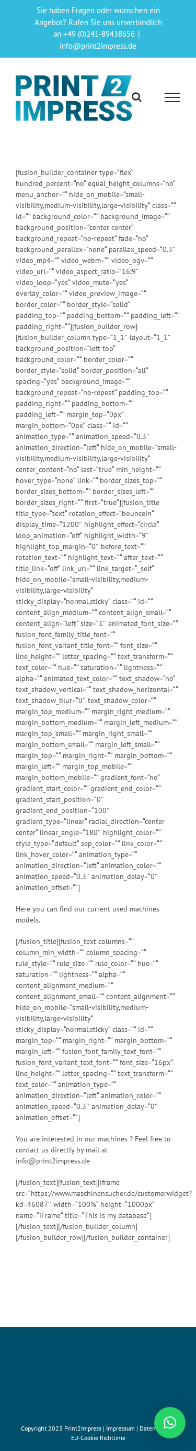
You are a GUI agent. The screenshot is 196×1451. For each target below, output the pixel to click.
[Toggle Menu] (172, 97)
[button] (170, 1422)
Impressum (121, 1428)
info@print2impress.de (98, 46)
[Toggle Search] (137, 97)
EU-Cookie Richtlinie (98, 1438)
